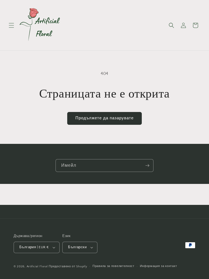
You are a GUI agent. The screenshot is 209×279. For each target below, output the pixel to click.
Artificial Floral (37, 266)
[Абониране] (147, 165)
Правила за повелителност (113, 266)
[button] (11, 25)
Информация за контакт (158, 266)
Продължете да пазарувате (104, 118)
